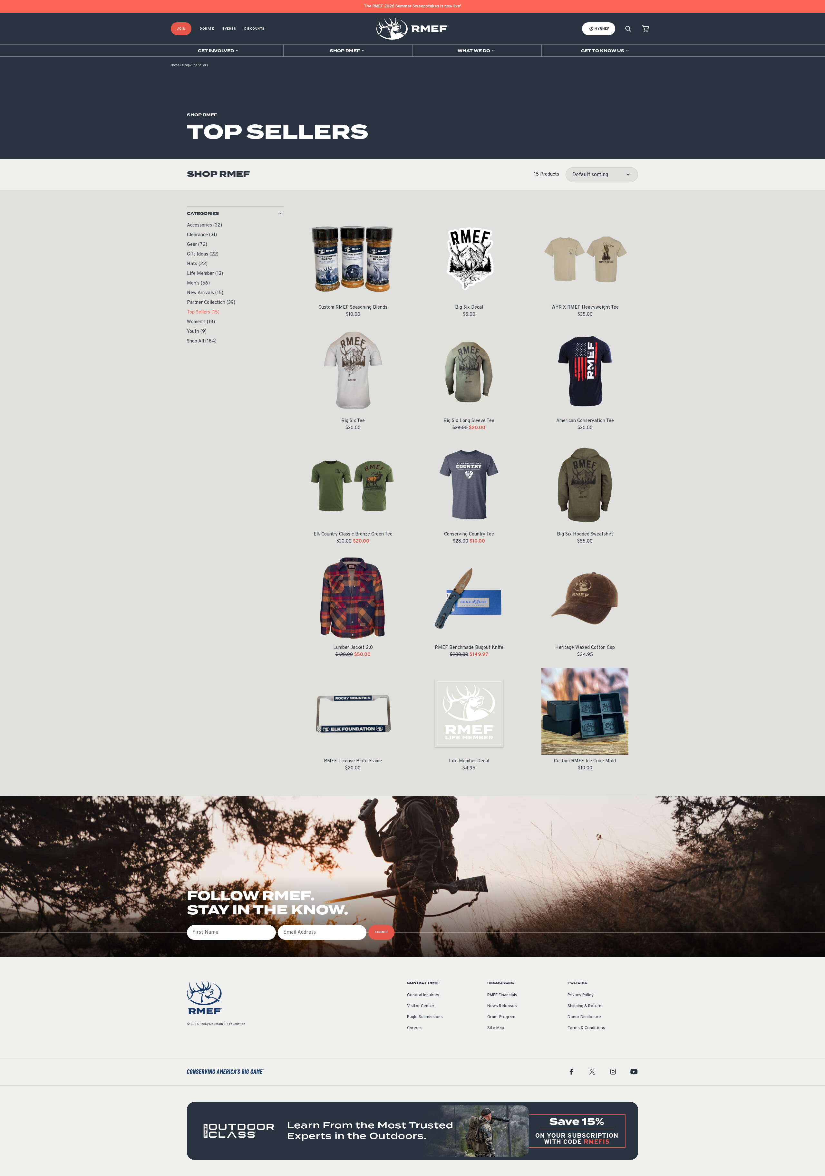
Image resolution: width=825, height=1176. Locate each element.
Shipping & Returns (586, 1006)
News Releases (502, 1006)
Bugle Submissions (425, 1017)
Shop (185, 65)
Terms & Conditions (586, 1028)
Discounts (254, 29)
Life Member (205, 274)
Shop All (202, 341)
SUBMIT (381, 932)
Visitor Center (420, 1006)
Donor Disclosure (584, 1017)
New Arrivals (205, 293)
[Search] (628, 28)
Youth (197, 332)
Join (181, 29)
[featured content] (412, 1131)
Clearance (202, 235)
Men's (198, 283)
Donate (207, 29)
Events (229, 29)
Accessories (204, 225)
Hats (197, 264)
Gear (197, 245)
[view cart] (645, 28)
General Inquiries (423, 995)
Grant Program (501, 1017)
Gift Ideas (202, 254)
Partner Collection (211, 303)
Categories (203, 214)
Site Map (495, 1028)
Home (175, 65)
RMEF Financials (502, 995)
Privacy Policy (581, 995)
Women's (201, 322)
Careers (414, 1028)
